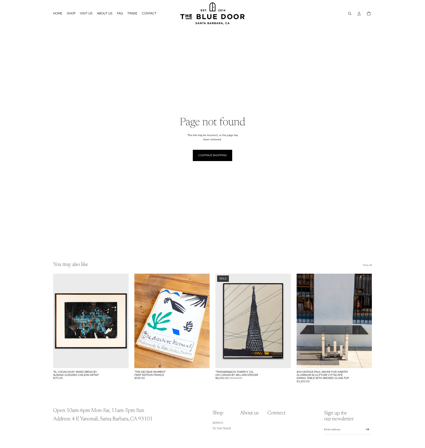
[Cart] (369, 13)
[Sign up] (367, 429)
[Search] (350, 13)
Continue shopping (212, 155)
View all (367, 265)
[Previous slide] (59, 321)
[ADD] (122, 361)
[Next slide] (122, 321)
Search (217, 423)
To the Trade (221, 428)
